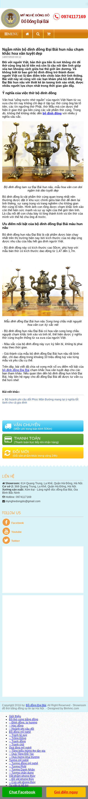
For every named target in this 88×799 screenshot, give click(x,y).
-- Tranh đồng (17, 741)
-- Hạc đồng (16, 725)
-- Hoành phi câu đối (21, 728)
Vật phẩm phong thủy (22, 775)
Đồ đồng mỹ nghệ (20, 732)
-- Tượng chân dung (21, 772)
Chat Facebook (22, 792)
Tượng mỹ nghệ (19, 760)
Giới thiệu (15, 716)
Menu (13, 34)
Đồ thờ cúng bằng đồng (23, 719)
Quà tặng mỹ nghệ (20, 747)
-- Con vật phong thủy (22, 782)
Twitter (15, 541)
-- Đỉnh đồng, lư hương (23, 722)
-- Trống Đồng (17, 738)
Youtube (16, 532)
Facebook (17, 523)
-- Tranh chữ (16, 744)
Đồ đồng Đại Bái (36, 705)
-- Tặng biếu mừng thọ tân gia (27, 750)
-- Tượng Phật (17, 766)
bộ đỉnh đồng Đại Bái (15, 370)
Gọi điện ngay (66, 792)
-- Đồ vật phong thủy (21, 779)
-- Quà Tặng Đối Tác (21, 754)
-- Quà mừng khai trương (24, 757)
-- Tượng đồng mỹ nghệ (23, 763)
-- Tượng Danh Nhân (22, 769)
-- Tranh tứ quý (18, 735)
